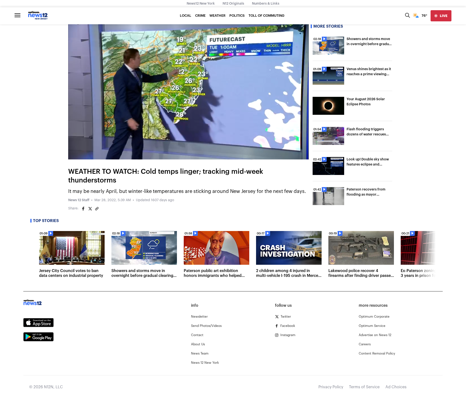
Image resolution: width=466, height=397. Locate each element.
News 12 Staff (78, 200)
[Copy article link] (97, 209)
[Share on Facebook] (83, 209)
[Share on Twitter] (90, 209)
